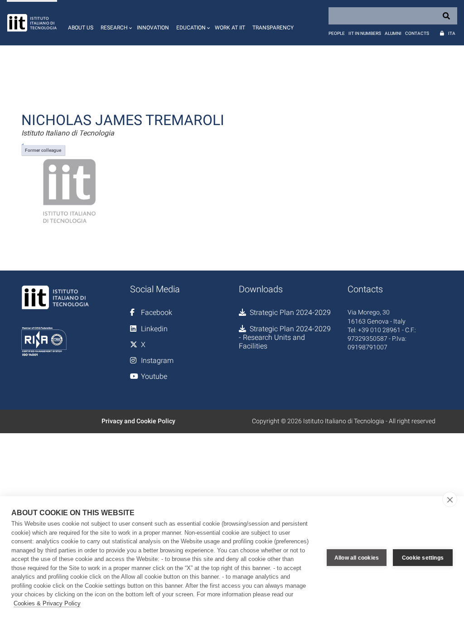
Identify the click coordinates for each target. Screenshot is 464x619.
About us (80, 27)
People (337, 33)
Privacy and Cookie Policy (138, 421)
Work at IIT (230, 27)
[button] (115, 22)
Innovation (153, 27)
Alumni (393, 33)
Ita (451, 33)
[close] (449, 499)
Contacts (417, 33)
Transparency (273, 27)
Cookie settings (423, 558)
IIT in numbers (364, 33)
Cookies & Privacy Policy (47, 603)
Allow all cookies (356, 558)
